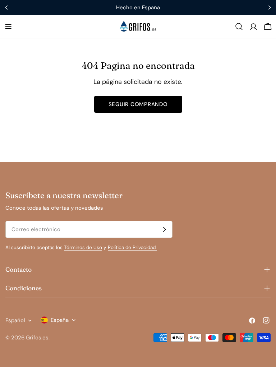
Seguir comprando (138, 104)
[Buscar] (239, 26)
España (60, 320)
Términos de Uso (83, 247)
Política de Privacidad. (132, 247)
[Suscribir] (164, 229)
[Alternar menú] (8, 26)
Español (15, 320)
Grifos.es (37, 337)
